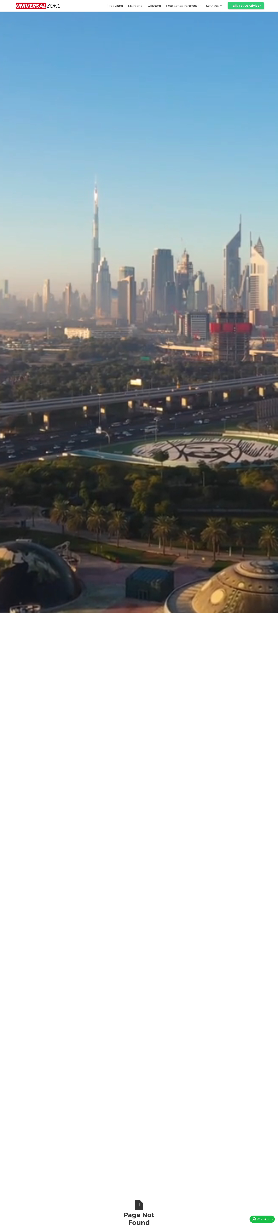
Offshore (154, 6)
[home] (38, 6)
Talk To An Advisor (246, 6)
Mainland (135, 6)
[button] (183, 5)
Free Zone (115, 6)
